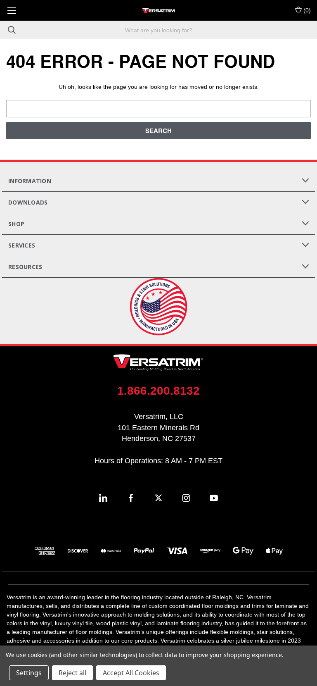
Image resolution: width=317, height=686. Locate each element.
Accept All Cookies (131, 672)
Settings (29, 672)
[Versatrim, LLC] (158, 10)
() (306, 10)
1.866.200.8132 (158, 390)
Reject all (72, 672)
